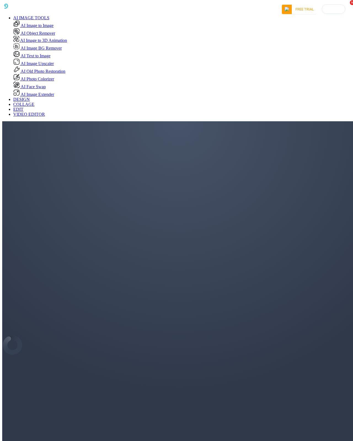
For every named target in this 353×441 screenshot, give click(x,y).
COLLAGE (23, 104)
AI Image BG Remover (41, 48)
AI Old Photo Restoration (42, 71)
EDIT (18, 109)
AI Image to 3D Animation (43, 40)
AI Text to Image (35, 55)
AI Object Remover (37, 33)
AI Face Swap (33, 86)
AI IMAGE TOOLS (31, 17)
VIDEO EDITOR (29, 114)
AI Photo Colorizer (37, 79)
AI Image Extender (37, 94)
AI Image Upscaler (37, 63)
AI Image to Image (37, 25)
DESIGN (21, 99)
